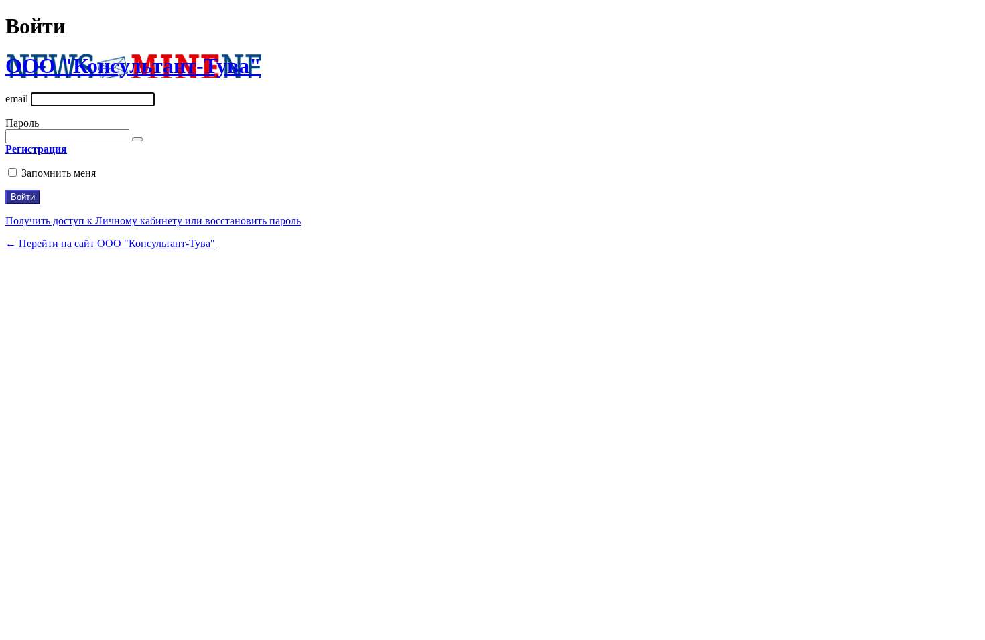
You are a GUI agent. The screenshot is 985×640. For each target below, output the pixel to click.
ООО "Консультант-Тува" (133, 66)
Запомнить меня (58, 173)
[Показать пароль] (137, 139)
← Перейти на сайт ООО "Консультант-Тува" (110, 243)
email (16, 98)
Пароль (22, 123)
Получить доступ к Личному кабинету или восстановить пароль (153, 220)
